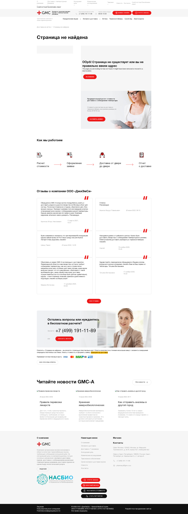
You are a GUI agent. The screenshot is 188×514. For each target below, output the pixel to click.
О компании (40, 2)
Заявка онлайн (123, 12)
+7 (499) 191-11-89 (85, 14)
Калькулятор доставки (99, 352)
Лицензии (43, 469)
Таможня (110, 2)
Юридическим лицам (70, 19)
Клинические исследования (92, 2)
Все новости (141, 382)
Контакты (127, 3)
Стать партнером (95, 496)
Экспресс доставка (90, 19)
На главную (90, 76)
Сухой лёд (128, 19)
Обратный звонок (92, 485)
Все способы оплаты (47, 362)
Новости (119, 3)
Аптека (104, 19)
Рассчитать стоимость (95, 490)
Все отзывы (94, 301)
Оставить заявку (96, 119)
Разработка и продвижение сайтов (138, 509)
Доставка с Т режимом (90, 449)
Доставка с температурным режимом (57, 2)
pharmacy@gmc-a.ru (124, 465)
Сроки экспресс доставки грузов (93, 462)
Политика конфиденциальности (48, 511)
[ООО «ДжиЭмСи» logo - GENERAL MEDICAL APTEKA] (44, 12)
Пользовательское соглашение (48, 509)
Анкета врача (139, 19)
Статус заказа (143, 12)
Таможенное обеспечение (90, 458)
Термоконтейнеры (116, 19)
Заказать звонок (64, 338)
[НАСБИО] (55, 478)
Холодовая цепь (77, 2)
